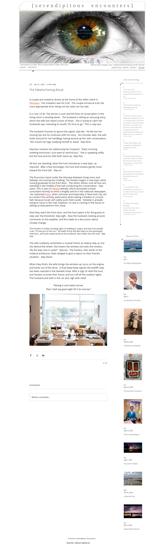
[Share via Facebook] (30, 355)
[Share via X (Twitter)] (37, 355)
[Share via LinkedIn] (43, 355)
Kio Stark (141, 67)
